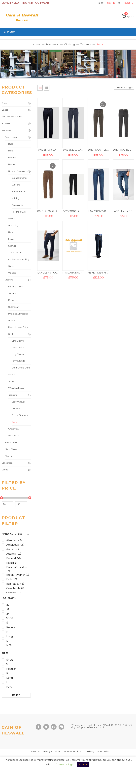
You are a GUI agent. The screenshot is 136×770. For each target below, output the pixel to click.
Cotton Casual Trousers (18, 405)
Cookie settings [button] (64, 764)
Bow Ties (12, 157)
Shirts (11, 334)
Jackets (12, 293)
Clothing (69, 44)
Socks (11, 381)
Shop (101, 3)
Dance (5, 110)
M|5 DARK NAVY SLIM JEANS (79, 272)
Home (36, 44)
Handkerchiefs (19, 191)
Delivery (90, 751)
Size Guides (103, 751)
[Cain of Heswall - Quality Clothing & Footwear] (23, 17)
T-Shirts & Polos (16, 388)
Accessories (11, 137)
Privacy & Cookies (51, 751)
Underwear (13, 429)
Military (12, 239)
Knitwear (12, 300)
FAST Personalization (12, 116)
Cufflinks (16, 184)
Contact (89, 3)
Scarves (12, 246)
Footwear (6, 123)
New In (8, 456)
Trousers (85, 44)
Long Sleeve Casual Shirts (18, 344)
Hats (10, 232)
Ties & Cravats (15, 252)
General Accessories (18, 171)
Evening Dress (15, 286)
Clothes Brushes (19, 178)
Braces (11, 164)
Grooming (13, 225)
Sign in (111, 3)
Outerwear (13, 307)
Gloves (11, 218)
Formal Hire (11, 442)
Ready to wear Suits (18, 327)
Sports (5, 469)
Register (129, 3)
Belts (10, 150)
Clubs (4, 103)
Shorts (11, 374)
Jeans (14, 422)
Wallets (12, 273)
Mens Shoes (11, 449)
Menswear (52, 44)
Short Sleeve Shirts (21, 367)
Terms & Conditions (73, 751)
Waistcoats (13, 435)
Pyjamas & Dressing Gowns (18, 317)
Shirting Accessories (17, 201)
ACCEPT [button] (83, 764)
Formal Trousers (20, 415)
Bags (10, 144)
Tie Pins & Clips (19, 212)
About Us (35, 751)
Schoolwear (7, 463)
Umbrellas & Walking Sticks (19, 262)
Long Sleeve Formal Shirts (18, 357)
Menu (11, 32)
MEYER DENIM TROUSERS (104, 272)
